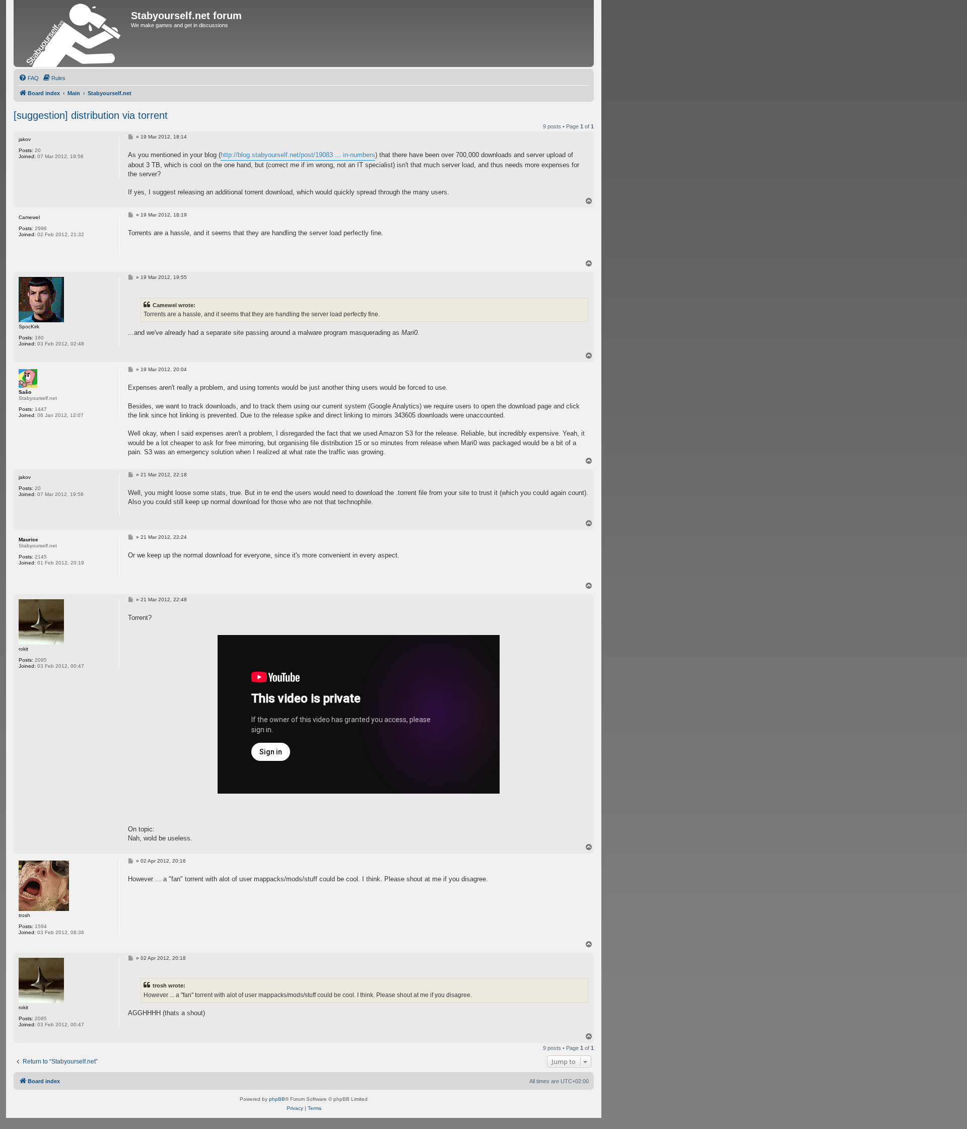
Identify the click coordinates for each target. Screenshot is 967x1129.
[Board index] (73, 33)
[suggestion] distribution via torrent (91, 115)
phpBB (277, 1099)
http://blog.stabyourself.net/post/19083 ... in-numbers (298, 155)
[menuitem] (29, 78)
